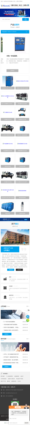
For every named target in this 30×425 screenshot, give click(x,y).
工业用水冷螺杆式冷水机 (7, 135)
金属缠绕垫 (16, 376)
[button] (14, 15)
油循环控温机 (22, 213)
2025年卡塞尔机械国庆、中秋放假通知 (11, 327)
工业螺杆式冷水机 (8, 119)
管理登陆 (7, 419)
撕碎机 (8, 381)
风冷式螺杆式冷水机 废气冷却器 (22, 182)
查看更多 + (6, 334)
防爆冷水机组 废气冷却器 (22, 88)
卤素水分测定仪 (11, 378)
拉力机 (19, 381)
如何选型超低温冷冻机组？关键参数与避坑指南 (11, 362)
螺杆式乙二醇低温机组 (22, 135)
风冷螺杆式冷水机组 (22, 103)
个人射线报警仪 (9, 376)
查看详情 (11, 269)
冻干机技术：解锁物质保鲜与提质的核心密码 (11, 357)
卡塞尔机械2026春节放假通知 (10, 324)
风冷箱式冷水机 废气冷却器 (8, 197)
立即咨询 (19, 269)
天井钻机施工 (4, 378)
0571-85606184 (27, 316)
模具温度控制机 (22, 197)
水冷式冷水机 (22, 166)
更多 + (27, 306)
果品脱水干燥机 (19, 378)
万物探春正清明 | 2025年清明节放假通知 (11, 330)
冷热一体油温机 (7, 56)
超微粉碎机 (13, 381)
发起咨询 (26, 422)
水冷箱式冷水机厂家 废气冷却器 (8, 88)
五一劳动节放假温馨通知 (9, 321)
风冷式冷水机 (8, 166)
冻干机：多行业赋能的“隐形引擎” (11, 354)
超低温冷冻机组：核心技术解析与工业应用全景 (11, 359)
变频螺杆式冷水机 (22, 119)
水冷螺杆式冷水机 (8, 182)
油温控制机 (7, 213)
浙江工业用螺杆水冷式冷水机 (7, 103)
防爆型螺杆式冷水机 (22, 150)
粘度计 (22, 376)
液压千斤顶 (3, 381)
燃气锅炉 (3, 376)
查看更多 (8, 70)
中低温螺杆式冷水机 (7, 150)
